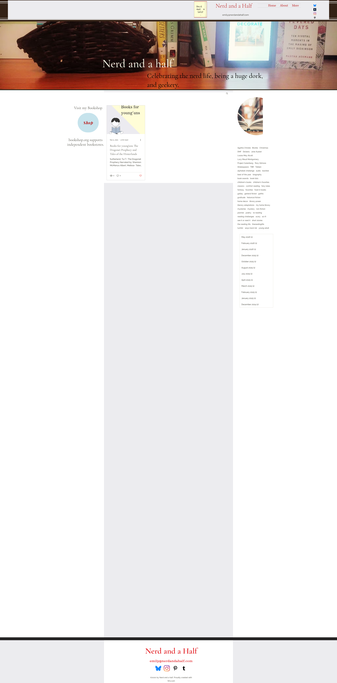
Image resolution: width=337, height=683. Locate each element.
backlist (265, 171)
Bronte (255, 148)
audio (258, 171)
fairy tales (265, 186)
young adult (264, 228)
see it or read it (243, 220)
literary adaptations (245, 205)
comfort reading (253, 186)
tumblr (240, 228)
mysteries (241, 209)
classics (240, 186)
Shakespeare (243, 167)
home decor (242, 201)
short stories (257, 220)
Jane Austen (256, 152)
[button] (227, 93)
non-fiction (260, 209)
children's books (244, 182)
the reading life (244, 224)
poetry (248, 213)
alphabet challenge (245, 171)
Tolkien (258, 167)
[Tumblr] (314, 9)
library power (255, 201)
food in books (260, 190)
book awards (243, 178)
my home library (263, 205)
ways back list (251, 228)
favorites (249, 190)
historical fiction (253, 197)
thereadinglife (258, 224)
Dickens (246, 152)
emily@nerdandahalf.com (235, 15)
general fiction (250, 194)
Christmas (263, 148)
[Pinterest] (314, 17)
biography (257, 174)
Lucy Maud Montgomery (248, 159)
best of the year (244, 174)
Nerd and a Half (234, 5)
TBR (252, 167)
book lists (254, 178)
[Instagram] (314, 13)
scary (258, 216)
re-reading (257, 213)
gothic (261, 194)
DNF (239, 152)
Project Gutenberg (245, 163)
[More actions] (141, 139)
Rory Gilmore (260, 163)
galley (240, 194)
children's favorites (261, 182)
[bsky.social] (314, 5)
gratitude (241, 197)
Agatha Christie (244, 148)
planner (240, 213)
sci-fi (264, 216)
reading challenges (245, 216)
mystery (251, 209)
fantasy (240, 190)
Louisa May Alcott (245, 155)
